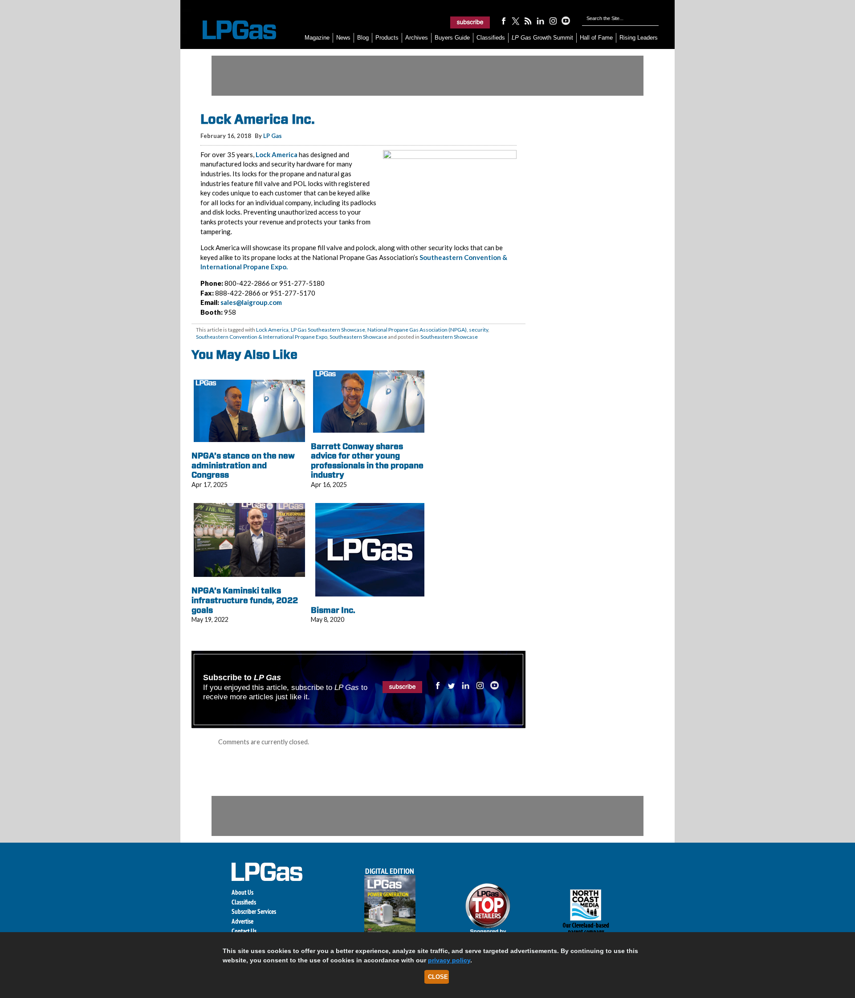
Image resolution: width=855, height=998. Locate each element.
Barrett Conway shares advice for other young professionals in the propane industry (367, 461)
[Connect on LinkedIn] (540, 20)
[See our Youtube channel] (565, 20)
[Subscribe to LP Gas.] (470, 22)
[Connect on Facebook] (503, 20)
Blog (363, 37)
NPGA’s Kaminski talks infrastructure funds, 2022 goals (244, 600)
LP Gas (272, 135)
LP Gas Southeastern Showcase (328, 329)
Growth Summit (542, 37)
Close (438, 977)
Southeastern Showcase (358, 336)
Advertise (242, 921)
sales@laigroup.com (251, 302)
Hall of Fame (596, 37)
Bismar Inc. (333, 610)
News (343, 37)
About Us (242, 892)
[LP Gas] (232, 30)
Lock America (276, 154)
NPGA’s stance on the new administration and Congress (243, 465)
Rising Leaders (638, 37)
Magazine (317, 37)
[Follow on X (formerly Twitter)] (515, 20)
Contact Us (244, 931)
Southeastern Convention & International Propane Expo (261, 336)
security (478, 329)
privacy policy (449, 960)
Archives (416, 37)
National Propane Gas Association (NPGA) (417, 329)
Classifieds (490, 37)
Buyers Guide (452, 37)
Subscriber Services (254, 911)
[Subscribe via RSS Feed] (528, 20)
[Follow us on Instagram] (553, 20)
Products (387, 37)
